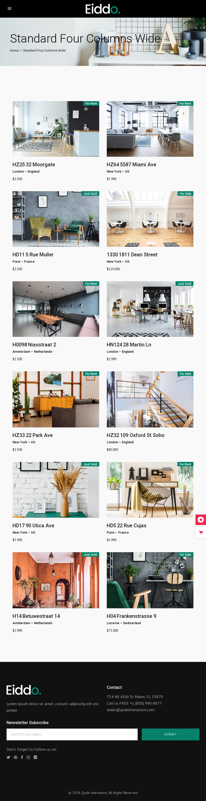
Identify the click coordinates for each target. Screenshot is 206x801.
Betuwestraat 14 (41, 616)
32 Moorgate (40, 165)
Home (14, 50)
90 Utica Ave (40, 526)
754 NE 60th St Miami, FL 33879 (135, 696)
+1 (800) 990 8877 (146, 703)
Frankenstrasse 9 (136, 616)
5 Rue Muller (40, 255)
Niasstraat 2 (42, 345)
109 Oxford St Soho (142, 435)
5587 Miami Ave (138, 165)
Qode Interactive (94, 792)
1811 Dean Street (138, 255)
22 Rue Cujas (131, 526)
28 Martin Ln (137, 345)
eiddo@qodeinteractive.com (130, 709)
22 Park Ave (39, 435)
